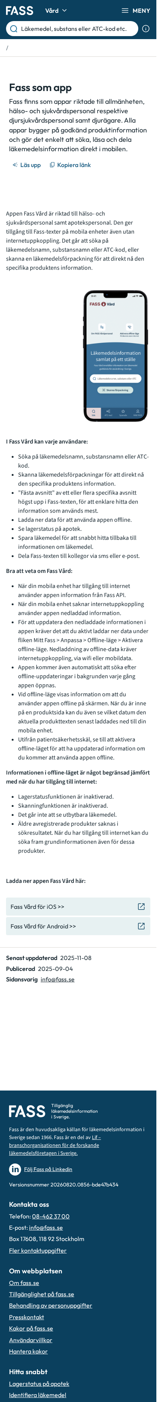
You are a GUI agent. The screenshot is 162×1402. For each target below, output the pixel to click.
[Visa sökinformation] (145, 28)
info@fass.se (58, 979)
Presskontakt (26, 1317)
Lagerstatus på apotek (39, 1383)
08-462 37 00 (51, 1216)
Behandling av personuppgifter (50, 1305)
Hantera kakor (28, 1351)
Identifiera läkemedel (37, 1395)
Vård (51, 10)
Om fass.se (24, 1283)
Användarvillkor (30, 1340)
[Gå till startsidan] (19, 10)
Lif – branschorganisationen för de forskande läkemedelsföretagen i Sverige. (55, 1145)
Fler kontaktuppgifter (38, 1250)
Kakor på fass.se (31, 1328)
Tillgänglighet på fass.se (41, 1294)
